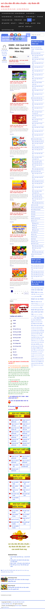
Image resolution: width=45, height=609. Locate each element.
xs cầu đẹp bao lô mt (38, 169)
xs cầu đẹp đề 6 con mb (37, 71)
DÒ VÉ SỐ (33, 23)
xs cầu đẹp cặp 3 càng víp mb (38, 60)
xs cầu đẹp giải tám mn (37, 184)
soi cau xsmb (35, 344)
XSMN (29, 20)
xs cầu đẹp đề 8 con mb (37, 75)
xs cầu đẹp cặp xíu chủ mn (37, 199)
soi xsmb (42, 355)
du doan (37, 296)
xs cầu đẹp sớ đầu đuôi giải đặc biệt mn (37, 195)
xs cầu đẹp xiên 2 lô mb (37, 135)
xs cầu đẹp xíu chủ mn (37, 174)
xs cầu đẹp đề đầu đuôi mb (37, 83)
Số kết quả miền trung (36, 248)
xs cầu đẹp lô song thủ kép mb (37, 120)
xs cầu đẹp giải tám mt (37, 150)
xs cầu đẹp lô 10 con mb (37, 91)
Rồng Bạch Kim (38, 340)
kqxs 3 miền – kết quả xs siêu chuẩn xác (20, 563)
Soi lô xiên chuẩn (37, 355)
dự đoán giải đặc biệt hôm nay (37, 305)
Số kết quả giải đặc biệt (37, 356)
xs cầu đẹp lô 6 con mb (37, 101)
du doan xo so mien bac (37, 299)
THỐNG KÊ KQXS (18, 20)
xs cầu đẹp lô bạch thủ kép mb (37, 112)
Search (33, 37)
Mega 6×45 (35, 223)
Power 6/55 (36, 230)
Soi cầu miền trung (18, 16)
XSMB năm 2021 (34, 361)
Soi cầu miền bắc (30, 13)
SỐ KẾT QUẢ (28, 26)
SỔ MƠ (38, 23)
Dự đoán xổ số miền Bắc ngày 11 (37, 327)
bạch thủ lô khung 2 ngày (8, 29)
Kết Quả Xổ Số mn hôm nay (22, 570)
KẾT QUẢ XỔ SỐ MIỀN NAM (8, 570)
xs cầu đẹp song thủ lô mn (37, 178)
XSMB (25, 20)
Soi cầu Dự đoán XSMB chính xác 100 (37, 348)
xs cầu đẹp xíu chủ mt (38, 141)
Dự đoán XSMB (39, 318)
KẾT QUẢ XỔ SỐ (5, 23)
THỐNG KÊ (21, 23)
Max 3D (35, 225)
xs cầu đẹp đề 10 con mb (37, 64)
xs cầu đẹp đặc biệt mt (37, 154)
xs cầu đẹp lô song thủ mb (37, 124)
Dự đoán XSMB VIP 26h (38, 321)
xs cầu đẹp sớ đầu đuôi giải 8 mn (37, 192)
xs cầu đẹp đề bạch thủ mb (37, 79)
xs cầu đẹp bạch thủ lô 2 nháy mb (37, 56)
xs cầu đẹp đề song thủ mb (37, 87)
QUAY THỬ (21, 26)
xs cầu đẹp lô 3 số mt (38, 147)
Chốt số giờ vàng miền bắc (37, 288)
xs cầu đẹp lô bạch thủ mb (37, 116)
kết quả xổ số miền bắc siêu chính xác (37, 338)
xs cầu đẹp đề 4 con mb (37, 67)
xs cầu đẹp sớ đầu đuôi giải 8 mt (37, 158)
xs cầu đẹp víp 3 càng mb (37, 128)
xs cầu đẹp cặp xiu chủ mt (37, 165)
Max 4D (35, 227)
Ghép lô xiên (38, 335)
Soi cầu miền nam (30, 16)
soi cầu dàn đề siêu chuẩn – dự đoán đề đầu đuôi (13, 13)
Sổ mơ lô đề (40, 16)
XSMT (33, 20)
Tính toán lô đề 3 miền (7, 20)
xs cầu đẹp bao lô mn (38, 202)
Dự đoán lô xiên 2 (36, 314)
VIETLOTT (13, 23)
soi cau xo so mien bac (38, 342)
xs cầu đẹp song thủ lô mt (37, 144)
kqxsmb (40, 337)
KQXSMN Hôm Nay (5, 572)
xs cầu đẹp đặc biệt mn (37, 188)
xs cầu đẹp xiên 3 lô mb (37, 132)
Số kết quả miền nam (38, 252)
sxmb (32, 356)
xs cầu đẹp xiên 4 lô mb (37, 104)
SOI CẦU (27, 23)
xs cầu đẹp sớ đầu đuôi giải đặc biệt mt (37, 162)
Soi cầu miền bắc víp (6, 16)
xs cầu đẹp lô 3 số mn (38, 181)
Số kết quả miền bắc (38, 246)
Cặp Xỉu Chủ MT (15, 519)
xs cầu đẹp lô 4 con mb (37, 94)
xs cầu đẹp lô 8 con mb (37, 108)
